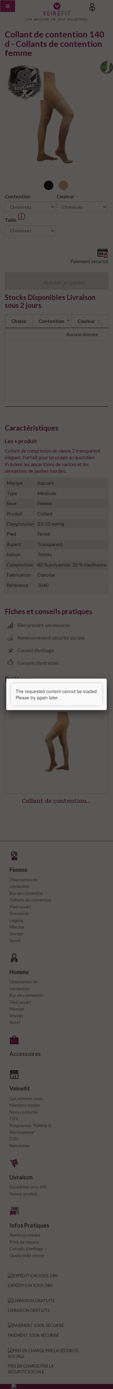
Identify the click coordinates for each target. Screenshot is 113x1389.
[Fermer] (106, 678)
